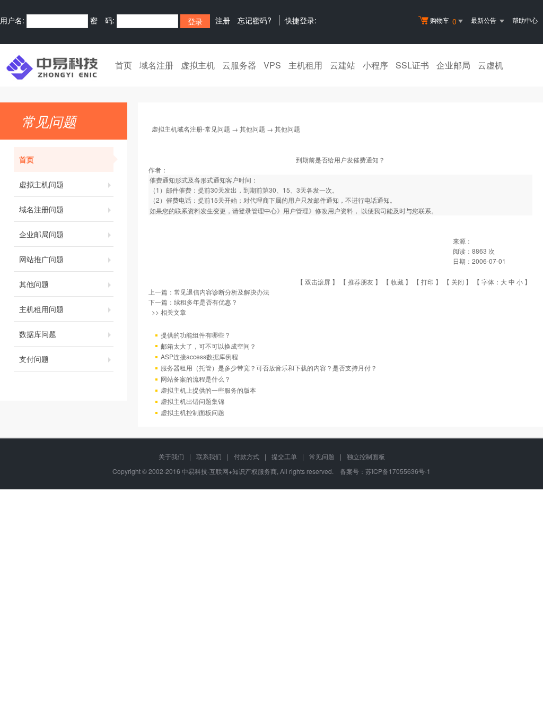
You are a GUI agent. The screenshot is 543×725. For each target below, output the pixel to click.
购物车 (443, 21)
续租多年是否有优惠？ (206, 301)
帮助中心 (525, 19)
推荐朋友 (360, 281)
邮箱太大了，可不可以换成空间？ (208, 345)
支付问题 (34, 358)
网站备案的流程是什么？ (196, 378)
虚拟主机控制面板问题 (192, 412)
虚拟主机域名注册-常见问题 (191, 128)
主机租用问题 (41, 309)
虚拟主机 (198, 65)
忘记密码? (255, 20)
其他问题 (34, 284)
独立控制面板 (366, 456)
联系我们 (209, 456)
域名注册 (156, 65)
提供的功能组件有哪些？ (196, 334)
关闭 (457, 281)
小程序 (375, 65)
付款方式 (246, 456)
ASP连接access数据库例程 (199, 356)
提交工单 (284, 456)
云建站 (342, 65)
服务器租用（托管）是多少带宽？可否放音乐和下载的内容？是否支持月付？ (269, 367)
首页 (123, 65)
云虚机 (490, 65)
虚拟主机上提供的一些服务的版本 (208, 389)
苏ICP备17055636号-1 (398, 471)
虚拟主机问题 (41, 184)
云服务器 (239, 65)
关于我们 (171, 456)
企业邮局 (453, 65)
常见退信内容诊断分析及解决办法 (221, 291)
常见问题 (322, 456)
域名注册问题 (41, 209)
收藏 (397, 281)
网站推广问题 (41, 259)
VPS (272, 65)
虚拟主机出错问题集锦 (192, 400)
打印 (427, 281)
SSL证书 (412, 65)
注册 (222, 20)
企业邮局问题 (41, 234)
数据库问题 (37, 334)
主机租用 (305, 65)
